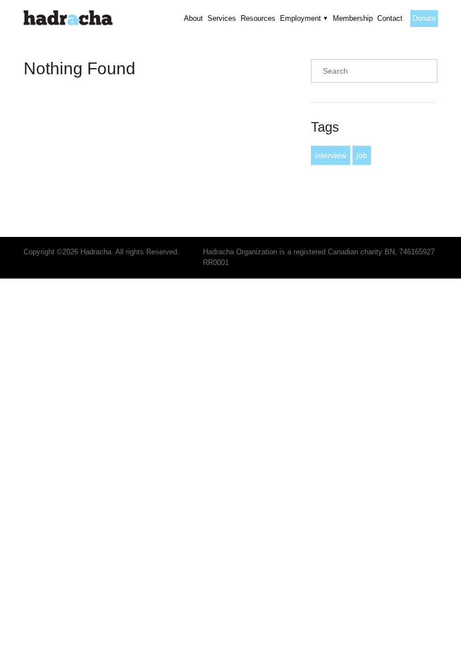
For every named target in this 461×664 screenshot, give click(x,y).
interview (330, 155)
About (193, 18)
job (361, 155)
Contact (390, 18)
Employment (300, 18)
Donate (424, 18)
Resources (258, 18)
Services (221, 18)
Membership (353, 18)
